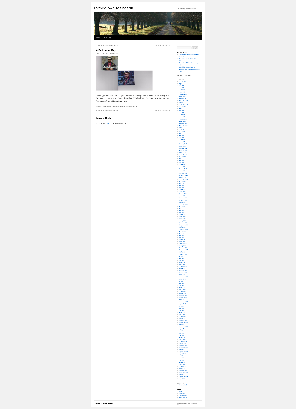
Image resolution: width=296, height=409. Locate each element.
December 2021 (183, 148)
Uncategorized (116, 106)
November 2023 (183, 100)
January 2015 (182, 318)
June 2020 (181, 185)
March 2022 (182, 142)
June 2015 (181, 308)
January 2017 (182, 268)
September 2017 (183, 254)
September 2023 (183, 104)
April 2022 (182, 140)
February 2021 (183, 169)
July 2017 (181, 256)
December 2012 (183, 370)
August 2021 (182, 156)
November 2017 (183, 250)
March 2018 (182, 241)
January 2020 (182, 196)
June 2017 (181, 258)
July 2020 (181, 183)
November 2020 (183, 175)
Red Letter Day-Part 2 (162, 45)
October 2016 (182, 275)
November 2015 (183, 298)
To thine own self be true (114, 7)
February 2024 (183, 94)
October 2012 (182, 374)
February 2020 (183, 194)
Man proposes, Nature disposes (107, 45)
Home (98, 37)
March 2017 (182, 264)
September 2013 (183, 352)
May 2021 (181, 162)
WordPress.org (183, 397)
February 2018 (183, 243)
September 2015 (183, 302)
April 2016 (182, 287)
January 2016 (182, 293)
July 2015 (181, 306)
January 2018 (182, 246)
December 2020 (183, 173)
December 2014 (183, 320)
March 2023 (182, 117)
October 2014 (182, 325)
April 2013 (182, 362)
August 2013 (182, 354)
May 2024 (181, 88)
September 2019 (183, 204)
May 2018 (181, 237)
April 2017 (182, 262)
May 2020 (181, 187)
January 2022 (182, 146)
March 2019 (182, 216)
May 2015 (181, 310)
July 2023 (181, 108)
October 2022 (182, 127)
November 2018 (183, 225)
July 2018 (181, 233)
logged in (109, 123)
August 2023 (182, 106)
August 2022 (182, 131)
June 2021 (181, 160)
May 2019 (181, 212)
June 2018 (181, 235)
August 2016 (182, 279)
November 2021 (183, 150)
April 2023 (182, 115)
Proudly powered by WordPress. (188, 403)
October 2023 (182, 102)
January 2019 (182, 221)
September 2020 (183, 179)
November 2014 (183, 322)
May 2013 (181, 360)
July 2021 (181, 158)
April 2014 (182, 337)
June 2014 (181, 333)
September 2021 (183, 154)
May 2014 (181, 335)
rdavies (115, 53)
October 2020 (182, 177)
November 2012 (183, 372)
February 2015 (183, 316)
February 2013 (183, 366)
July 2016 (181, 281)
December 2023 (183, 98)
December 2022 (183, 123)
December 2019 (183, 198)
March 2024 (182, 92)
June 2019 (181, 210)
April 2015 (182, 312)
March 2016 (182, 289)
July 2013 (181, 356)
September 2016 (183, 277)
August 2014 (182, 329)
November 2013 (183, 347)
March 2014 (182, 339)
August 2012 (182, 379)
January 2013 (182, 368)
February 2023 (183, 119)
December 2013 (183, 345)
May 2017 (181, 260)
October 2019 (182, 202)
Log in (180, 391)
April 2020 (182, 189)
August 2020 (182, 181)
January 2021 (182, 171)
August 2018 (182, 231)
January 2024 (182, 96)
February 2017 (183, 266)
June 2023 (181, 111)
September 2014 (183, 327)
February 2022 (183, 144)
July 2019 (181, 208)
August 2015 (182, 304)
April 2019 (182, 214)
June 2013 (181, 358)
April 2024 (182, 90)
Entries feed (182, 393)
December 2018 (183, 223)
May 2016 (181, 285)
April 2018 (182, 239)
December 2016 (183, 271)
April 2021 (182, 165)
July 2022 (181, 133)
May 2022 (181, 138)
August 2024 (182, 81)
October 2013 (182, 349)
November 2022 (183, 125)
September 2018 (183, 229)
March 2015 (182, 314)
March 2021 (182, 167)
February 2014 (183, 341)
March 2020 (182, 192)
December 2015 (183, 295)
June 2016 (181, 283)
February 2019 (183, 219)
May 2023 (181, 113)
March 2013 (182, 364)
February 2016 (183, 291)
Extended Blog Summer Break (187, 67)
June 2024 (181, 86)
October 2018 (182, 227)
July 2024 (181, 84)
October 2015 (182, 300)
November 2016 (183, 273)
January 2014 (182, 343)
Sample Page (106, 37)
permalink (133, 106)
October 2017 (182, 252)
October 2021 (182, 152)
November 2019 (183, 200)
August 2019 (182, 206)
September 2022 (183, 129)
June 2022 (181, 135)
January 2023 (182, 121)
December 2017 (183, 248)
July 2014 (181, 331)
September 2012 (183, 376)
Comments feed (183, 395)
